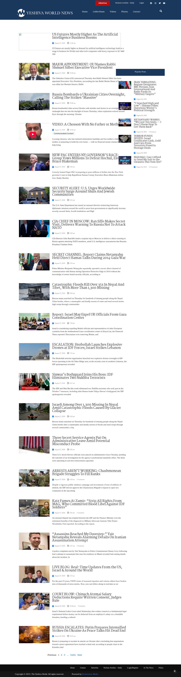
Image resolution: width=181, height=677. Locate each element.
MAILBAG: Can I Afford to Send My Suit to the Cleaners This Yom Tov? (147, 159)
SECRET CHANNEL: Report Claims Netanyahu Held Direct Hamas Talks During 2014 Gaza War (89, 256)
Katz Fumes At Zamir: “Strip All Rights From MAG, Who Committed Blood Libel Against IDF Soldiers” (88, 504)
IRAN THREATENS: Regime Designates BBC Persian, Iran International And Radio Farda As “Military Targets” (145, 88)
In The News (148, 668)
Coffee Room (99, 11)
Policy (161, 668)
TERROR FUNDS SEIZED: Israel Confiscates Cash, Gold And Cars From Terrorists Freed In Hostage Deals (147, 142)
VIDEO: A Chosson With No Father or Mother (86, 124)
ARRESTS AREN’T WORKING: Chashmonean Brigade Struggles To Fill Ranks (86, 472)
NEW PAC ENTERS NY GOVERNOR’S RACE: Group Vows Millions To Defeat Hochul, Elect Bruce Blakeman (86, 158)
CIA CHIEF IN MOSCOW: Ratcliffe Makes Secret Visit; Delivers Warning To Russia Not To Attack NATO (88, 225)
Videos (113, 11)
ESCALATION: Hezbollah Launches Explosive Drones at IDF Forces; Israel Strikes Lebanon (87, 346)
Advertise (94, 668)
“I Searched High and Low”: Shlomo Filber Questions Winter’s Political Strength (146, 106)
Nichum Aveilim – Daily (124, 3)
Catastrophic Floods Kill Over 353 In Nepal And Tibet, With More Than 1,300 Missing (88, 286)
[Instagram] (155, 3)
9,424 (73, 654)
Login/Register (132, 668)
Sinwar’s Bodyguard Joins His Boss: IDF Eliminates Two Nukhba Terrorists (82, 376)
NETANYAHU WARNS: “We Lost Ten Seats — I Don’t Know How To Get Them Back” (147, 123)
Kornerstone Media (90, 674)
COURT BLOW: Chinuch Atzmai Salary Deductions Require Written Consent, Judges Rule (86, 597)
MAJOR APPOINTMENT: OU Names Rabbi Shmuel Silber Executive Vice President (84, 66)
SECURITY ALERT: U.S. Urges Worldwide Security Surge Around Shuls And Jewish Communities (83, 191)
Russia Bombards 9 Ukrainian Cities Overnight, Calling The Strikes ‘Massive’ (88, 96)
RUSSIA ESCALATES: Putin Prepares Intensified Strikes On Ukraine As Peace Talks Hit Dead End (89, 629)
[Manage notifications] (175, 671)
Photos (124, 11)
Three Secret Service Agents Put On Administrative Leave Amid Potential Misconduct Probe (81, 441)
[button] (161, 11)
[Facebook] (151, 3)
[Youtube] (164, 3)
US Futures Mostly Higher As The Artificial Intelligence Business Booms (85, 36)
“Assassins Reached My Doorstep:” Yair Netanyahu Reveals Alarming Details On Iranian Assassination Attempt (89, 537)
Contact (136, 11)
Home (85, 11)
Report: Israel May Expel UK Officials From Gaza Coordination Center (89, 316)
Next (79, 654)
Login (142, 3)
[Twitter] (160, 3)
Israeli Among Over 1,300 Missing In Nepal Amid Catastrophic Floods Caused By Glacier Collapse (86, 408)
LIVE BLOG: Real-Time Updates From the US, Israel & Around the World (87, 569)
